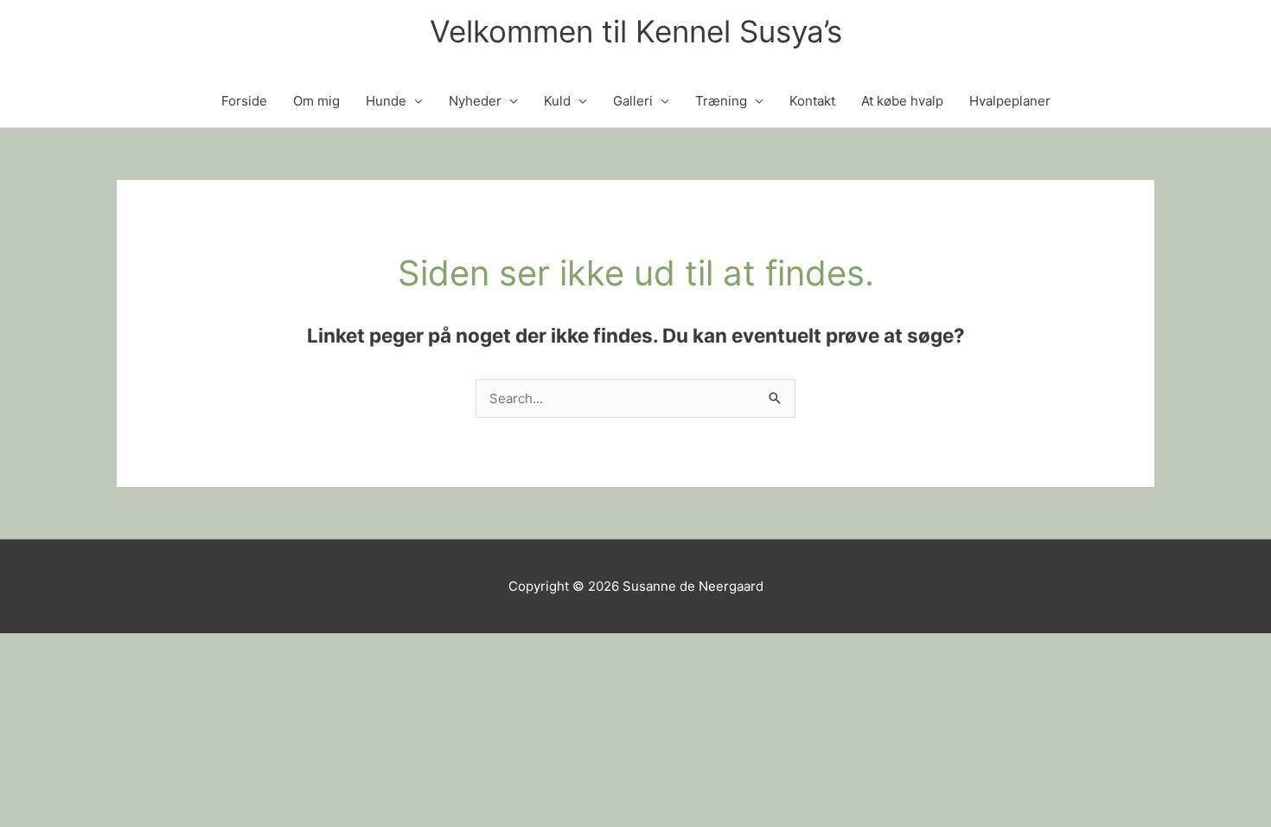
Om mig (316, 101)
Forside (244, 101)
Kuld (557, 101)
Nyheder (475, 101)
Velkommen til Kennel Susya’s (636, 31)
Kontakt (812, 101)
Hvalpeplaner (1010, 101)
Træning (721, 101)
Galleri (633, 101)
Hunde (386, 101)
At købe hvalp (902, 101)
